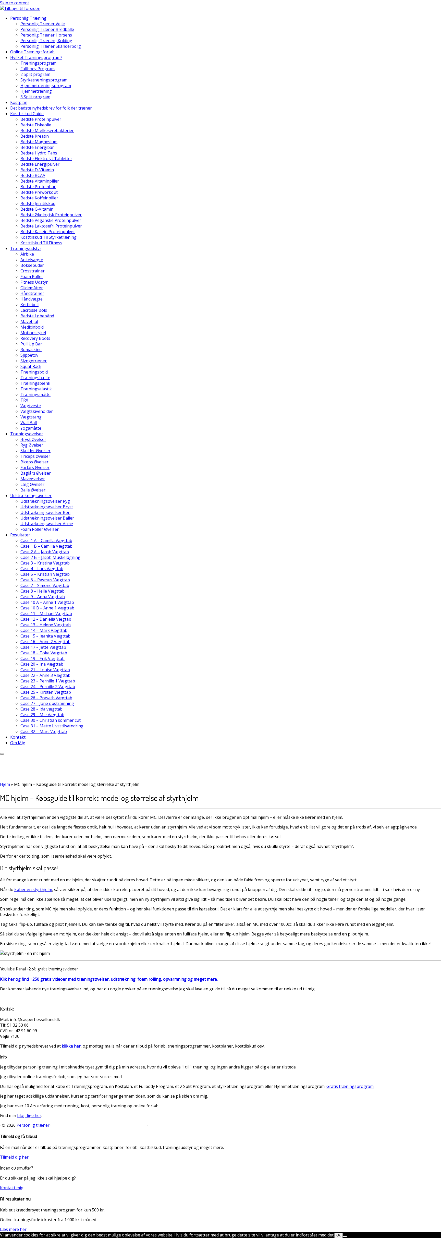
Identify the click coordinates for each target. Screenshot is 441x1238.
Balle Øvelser (32, 490)
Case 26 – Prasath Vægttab (46, 698)
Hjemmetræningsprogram (45, 85)
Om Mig (17, 743)
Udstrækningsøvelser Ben (45, 512)
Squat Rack (30, 366)
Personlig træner (33, 1125)
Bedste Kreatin (34, 136)
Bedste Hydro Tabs (38, 153)
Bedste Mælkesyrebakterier (47, 130)
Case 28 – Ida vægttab (41, 709)
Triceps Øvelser (35, 456)
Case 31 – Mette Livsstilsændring (51, 726)
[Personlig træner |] (20, 8)
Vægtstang (31, 417)
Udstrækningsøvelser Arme (46, 523)
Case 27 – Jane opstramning (47, 703)
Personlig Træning (28, 18)
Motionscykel (33, 332)
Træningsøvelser (26, 434)
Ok (338, 1235)
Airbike (27, 254)
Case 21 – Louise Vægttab (45, 669)
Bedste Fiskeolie (35, 125)
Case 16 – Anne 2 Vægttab (45, 641)
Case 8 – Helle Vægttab (42, 591)
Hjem (5, 784)
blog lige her (29, 1115)
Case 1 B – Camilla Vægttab (46, 546)
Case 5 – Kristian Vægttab (45, 574)
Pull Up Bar (31, 344)
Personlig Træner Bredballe (47, 29)
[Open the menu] (2, 754)
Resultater (20, 535)
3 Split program (35, 97)
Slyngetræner (33, 361)
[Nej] (345, 1236)
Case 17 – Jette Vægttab (43, 647)
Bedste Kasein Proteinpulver (47, 231)
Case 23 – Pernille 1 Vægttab (47, 681)
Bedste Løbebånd (37, 316)
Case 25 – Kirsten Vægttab (45, 692)
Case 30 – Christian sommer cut (50, 720)
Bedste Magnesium (38, 142)
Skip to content (14, 3)
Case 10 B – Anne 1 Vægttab (47, 608)
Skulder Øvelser (35, 450)
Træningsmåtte (35, 394)
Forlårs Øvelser (35, 467)
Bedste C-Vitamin (36, 209)
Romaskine (31, 349)
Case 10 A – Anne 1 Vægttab (47, 602)
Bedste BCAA (32, 175)
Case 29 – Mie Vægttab (42, 714)
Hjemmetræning (36, 91)
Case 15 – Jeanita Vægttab (45, 636)
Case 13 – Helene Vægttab (45, 625)
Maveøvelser (32, 479)
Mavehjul (29, 321)
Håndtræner (32, 293)
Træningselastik (36, 389)
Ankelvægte (31, 259)
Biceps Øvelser (34, 462)
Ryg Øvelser (31, 445)
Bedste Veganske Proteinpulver (50, 220)
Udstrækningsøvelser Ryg (45, 501)
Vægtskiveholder (36, 411)
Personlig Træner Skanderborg (50, 46)
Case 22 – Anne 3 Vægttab (45, 675)
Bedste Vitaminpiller (39, 181)
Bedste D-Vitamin (37, 170)
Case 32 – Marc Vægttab (43, 731)
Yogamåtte (30, 428)
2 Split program (35, 74)
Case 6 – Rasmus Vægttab (45, 580)
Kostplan (18, 102)
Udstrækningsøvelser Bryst (46, 507)
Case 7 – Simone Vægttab (44, 585)
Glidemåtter (31, 288)
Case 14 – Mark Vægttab (43, 630)
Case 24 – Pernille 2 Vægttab (47, 686)
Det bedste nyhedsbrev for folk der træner (51, 108)
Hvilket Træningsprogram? (36, 57)
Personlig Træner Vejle (42, 24)
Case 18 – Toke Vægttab (43, 653)
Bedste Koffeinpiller (39, 198)
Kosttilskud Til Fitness (41, 243)
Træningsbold (34, 372)
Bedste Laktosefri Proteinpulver (51, 226)
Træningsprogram (38, 63)
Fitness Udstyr (34, 282)
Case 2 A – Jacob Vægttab (44, 552)
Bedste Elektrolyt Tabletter (46, 158)
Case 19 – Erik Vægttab (42, 658)
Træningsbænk (35, 383)
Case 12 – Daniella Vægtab (45, 619)
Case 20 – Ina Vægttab (41, 664)
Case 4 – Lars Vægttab (41, 568)
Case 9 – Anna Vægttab (42, 596)
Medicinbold (32, 327)
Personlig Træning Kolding (46, 40)
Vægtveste (30, 405)
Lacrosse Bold (33, 310)
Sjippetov (29, 355)
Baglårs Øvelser (35, 473)
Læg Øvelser (32, 484)
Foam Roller (31, 276)
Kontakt (18, 737)
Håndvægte (31, 299)
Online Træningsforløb (32, 52)
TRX (24, 400)
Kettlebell (29, 304)
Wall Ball (28, 422)
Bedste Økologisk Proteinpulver (51, 215)
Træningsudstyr (25, 248)
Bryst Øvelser (33, 439)
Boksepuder (32, 265)
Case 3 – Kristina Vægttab (45, 563)
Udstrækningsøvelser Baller (47, 518)
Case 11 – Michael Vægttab (46, 613)
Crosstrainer (32, 271)
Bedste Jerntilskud (37, 203)
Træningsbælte (35, 377)
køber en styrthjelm (33, 889)
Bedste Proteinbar (38, 186)
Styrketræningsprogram (43, 80)
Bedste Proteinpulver (40, 119)
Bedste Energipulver (39, 164)
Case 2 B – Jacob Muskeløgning (50, 557)
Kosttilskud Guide (27, 113)
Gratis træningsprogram (350, 1086)
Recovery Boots (35, 338)
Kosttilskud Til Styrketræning (48, 237)
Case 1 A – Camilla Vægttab (46, 540)
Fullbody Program (37, 68)
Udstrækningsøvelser (31, 495)
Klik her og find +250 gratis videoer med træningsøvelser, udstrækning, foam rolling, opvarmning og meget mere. (109, 979)
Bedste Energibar (37, 147)
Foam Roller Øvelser (39, 529)
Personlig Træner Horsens (46, 35)
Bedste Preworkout (39, 192)
